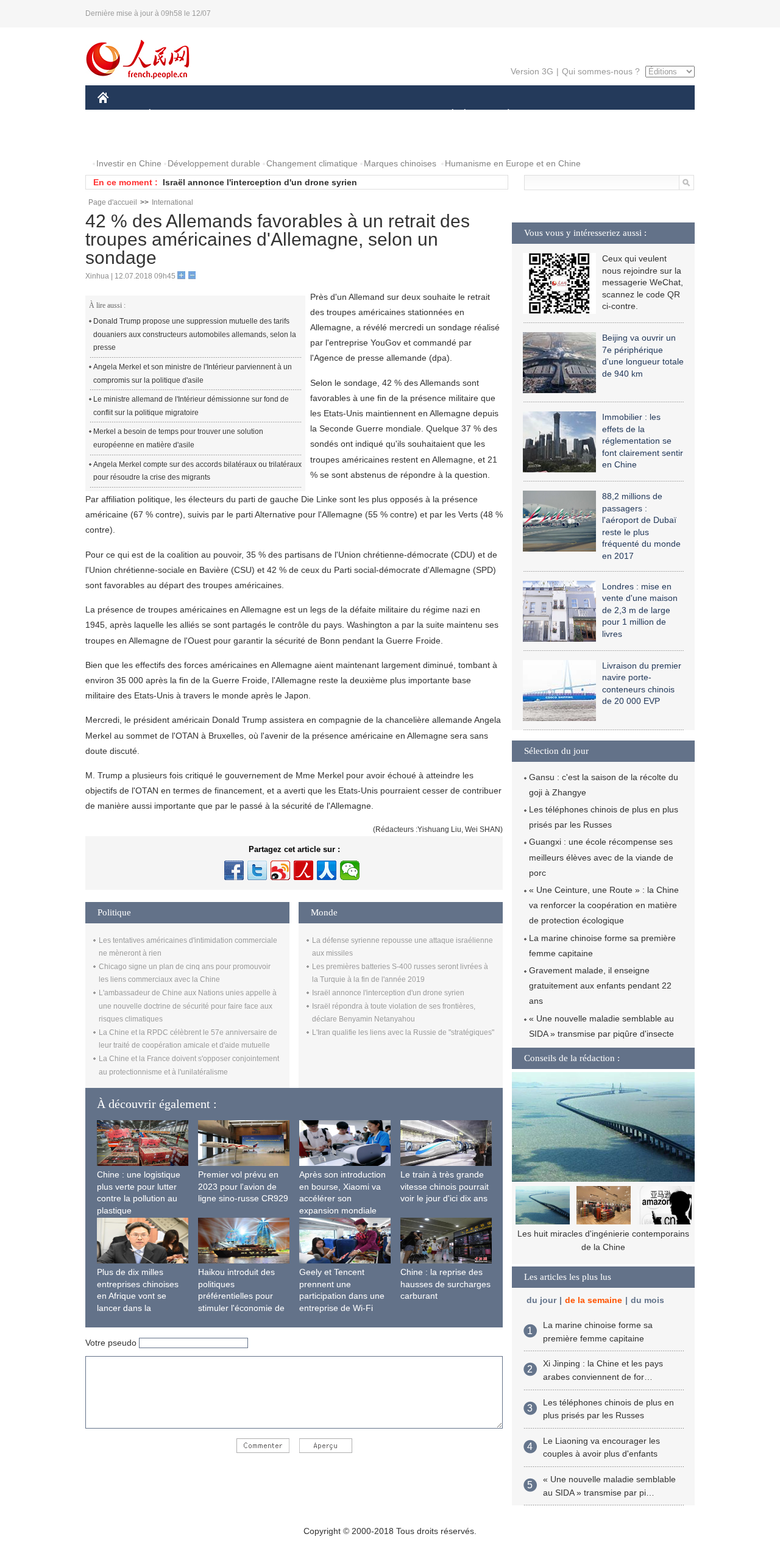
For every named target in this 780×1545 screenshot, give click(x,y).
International (172, 202)
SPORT (551, 115)
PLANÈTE (502, 115)
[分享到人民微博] (303, 870)
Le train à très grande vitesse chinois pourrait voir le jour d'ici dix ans (444, 1186)
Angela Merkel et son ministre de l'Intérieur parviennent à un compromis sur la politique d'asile (192, 374)
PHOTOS (123, 139)
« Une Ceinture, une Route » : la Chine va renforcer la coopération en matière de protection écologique (604, 905)
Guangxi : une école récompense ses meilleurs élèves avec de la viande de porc (601, 857)
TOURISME (604, 115)
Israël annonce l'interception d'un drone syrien (260, 182)
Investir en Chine (128, 163)
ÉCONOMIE (172, 115)
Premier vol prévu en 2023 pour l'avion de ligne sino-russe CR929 (243, 1186)
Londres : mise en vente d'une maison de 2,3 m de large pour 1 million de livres (640, 610)
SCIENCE (335, 115)
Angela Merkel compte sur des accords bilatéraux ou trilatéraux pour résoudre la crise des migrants (197, 471)
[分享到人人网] (326, 870)
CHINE (119, 115)
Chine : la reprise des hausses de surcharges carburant (445, 1284)
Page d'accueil (112, 202)
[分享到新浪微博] (280, 870)
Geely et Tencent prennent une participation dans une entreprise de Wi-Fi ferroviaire (342, 1295)
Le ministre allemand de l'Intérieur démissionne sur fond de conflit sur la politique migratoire (191, 406)
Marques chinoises (400, 163)
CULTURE (391, 115)
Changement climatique (312, 163)
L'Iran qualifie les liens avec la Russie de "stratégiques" (403, 1032)
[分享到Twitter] (257, 870)
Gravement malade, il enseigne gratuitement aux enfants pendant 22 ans (600, 985)
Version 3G (532, 71)
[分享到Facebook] (234, 870)
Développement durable (214, 163)
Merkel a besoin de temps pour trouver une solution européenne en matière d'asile (178, 438)
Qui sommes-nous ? (601, 71)
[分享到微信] (350, 870)
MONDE (229, 115)
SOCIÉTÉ (447, 115)
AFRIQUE (281, 115)
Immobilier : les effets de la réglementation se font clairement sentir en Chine (642, 440)
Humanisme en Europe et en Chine (513, 163)
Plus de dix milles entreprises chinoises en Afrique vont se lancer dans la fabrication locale (138, 1295)
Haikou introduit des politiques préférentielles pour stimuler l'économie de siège (241, 1295)
